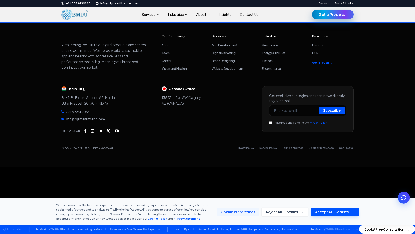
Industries (176, 14)
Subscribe (332, 110)
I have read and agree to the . (300, 122)
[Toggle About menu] (210, 14)
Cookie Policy (157, 218)
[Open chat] (404, 198)
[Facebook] (85, 131)
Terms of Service (292, 148)
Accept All (334, 211)
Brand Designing (223, 61)
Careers (324, 3)
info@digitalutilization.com (119, 3)
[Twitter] (108, 131)
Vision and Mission (174, 68)
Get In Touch (320, 62)
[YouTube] (117, 131)
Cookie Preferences (321, 148)
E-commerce (271, 68)
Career (166, 61)
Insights (225, 14)
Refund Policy (268, 148)
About (201, 14)
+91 (78, 3)
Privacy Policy (318, 122)
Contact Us (249, 14)
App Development (224, 45)
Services (148, 14)
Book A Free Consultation (387, 229)
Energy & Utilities (274, 53)
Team (166, 53)
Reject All (285, 211)
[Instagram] (92, 131)
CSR (315, 53)
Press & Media (344, 3)
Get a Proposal (333, 14)
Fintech (267, 61)
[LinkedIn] (100, 131)
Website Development (227, 68)
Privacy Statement (186, 218)
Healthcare (270, 45)
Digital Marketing (224, 53)
